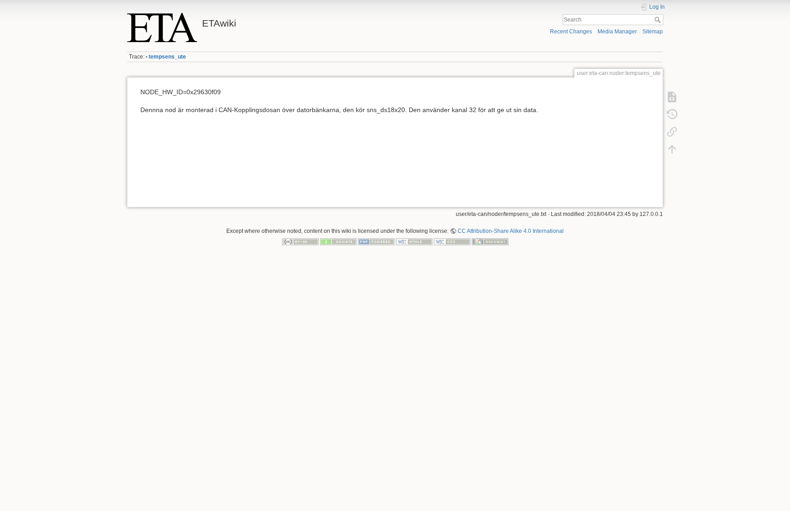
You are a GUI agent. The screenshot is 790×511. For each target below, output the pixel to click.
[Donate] (338, 241)
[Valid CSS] (452, 241)
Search (658, 19)
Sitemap (652, 31)
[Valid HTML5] (414, 241)
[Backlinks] (672, 131)
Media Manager (617, 31)
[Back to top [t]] (672, 149)
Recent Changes (571, 31)
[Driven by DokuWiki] (490, 241)
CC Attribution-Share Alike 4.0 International (511, 231)
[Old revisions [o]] (672, 114)
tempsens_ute (167, 57)
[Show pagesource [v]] (672, 97)
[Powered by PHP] (376, 241)
